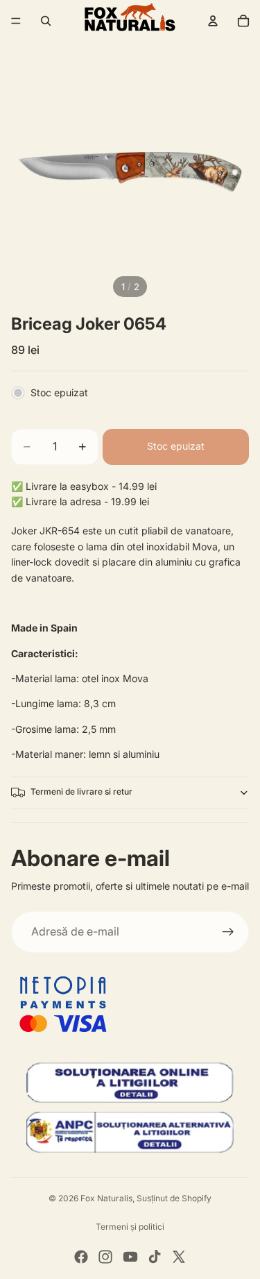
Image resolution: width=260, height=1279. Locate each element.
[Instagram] (105, 1256)
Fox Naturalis (106, 1198)
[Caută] (46, 21)
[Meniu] (16, 21)
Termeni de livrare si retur (81, 791)
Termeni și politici (130, 1226)
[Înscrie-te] (228, 932)
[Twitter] (179, 1256)
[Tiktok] (154, 1256)
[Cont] (213, 21)
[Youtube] (130, 1256)
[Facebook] (81, 1256)
